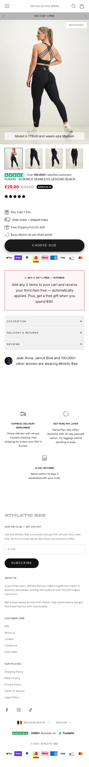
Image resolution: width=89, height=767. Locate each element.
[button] (15, 196)
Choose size (44, 245)
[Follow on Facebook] (7, 710)
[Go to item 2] (34, 158)
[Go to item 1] (14, 158)
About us (10, 632)
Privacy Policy (13, 684)
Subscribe (21, 563)
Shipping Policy (14, 671)
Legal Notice (12, 697)
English (61, 722)
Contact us (11, 645)
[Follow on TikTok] (30, 710)
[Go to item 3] (54, 158)
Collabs (9, 639)
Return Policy (12, 678)
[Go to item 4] (74, 158)
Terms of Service (14, 691)
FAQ (7, 626)
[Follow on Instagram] (18, 710)
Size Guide (11, 651)
